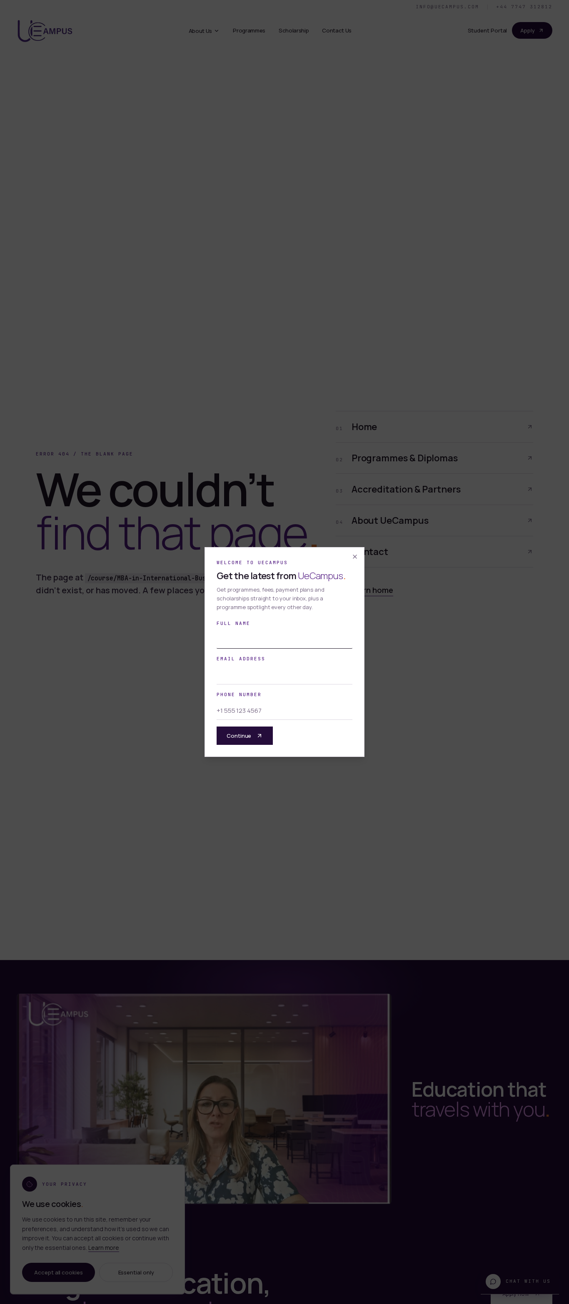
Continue (239, 735)
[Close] (355, 556)
